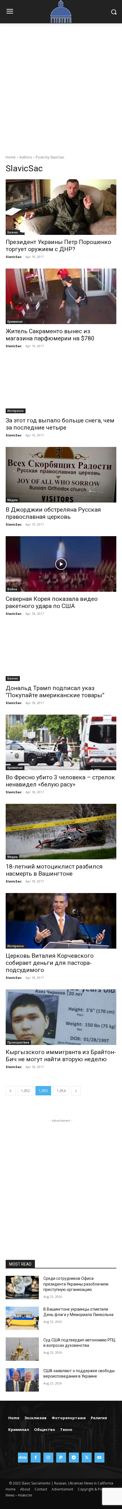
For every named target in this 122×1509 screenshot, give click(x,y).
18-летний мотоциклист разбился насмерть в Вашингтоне (54, 870)
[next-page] (76, 1090)
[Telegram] (74, 1458)
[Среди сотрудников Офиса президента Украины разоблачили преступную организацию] (22, 1287)
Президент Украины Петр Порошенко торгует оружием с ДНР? (58, 246)
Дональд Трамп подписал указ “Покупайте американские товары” (55, 692)
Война (12, 589)
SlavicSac (14, 257)
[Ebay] (23, 1458)
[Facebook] (36, 1458)
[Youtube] (99, 1458)
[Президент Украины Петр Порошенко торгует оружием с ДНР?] (61, 207)
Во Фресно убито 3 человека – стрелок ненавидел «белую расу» (60, 781)
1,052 (25, 1090)
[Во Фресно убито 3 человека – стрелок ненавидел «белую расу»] (61, 742)
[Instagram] (48, 1458)
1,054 (61, 1090)
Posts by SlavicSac (50, 157)
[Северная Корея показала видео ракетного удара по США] (61, 564)
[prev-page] (10, 1090)
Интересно (15, 411)
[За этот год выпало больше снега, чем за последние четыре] (61, 385)
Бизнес (12, 232)
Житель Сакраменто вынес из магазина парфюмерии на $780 (50, 335)
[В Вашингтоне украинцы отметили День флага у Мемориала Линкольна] (22, 1318)
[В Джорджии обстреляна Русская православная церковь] (61, 475)
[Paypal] (61, 1458)
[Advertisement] (61, 87)
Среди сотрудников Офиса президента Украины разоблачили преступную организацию (75, 1284)
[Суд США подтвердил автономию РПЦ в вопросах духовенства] (22, 1349)
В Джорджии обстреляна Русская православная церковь (53, 513)
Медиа (12, 500)
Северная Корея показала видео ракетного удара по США (52, 602)
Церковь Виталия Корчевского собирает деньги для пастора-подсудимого (50, 962)
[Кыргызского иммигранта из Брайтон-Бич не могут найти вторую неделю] (61, 1017)
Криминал (15, 322)
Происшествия (18, 1042)
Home (11, 157)
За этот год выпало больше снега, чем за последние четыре (60, 424)
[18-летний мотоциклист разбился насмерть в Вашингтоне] (61, 831)
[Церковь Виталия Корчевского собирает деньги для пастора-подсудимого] (61, 921)
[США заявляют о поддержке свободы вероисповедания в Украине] (22, 1380)
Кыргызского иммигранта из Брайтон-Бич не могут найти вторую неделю (61, 1056)
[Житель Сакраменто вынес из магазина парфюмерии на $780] (61, 296)
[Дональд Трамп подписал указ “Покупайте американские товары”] (61, 653)
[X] (87, 1458)
